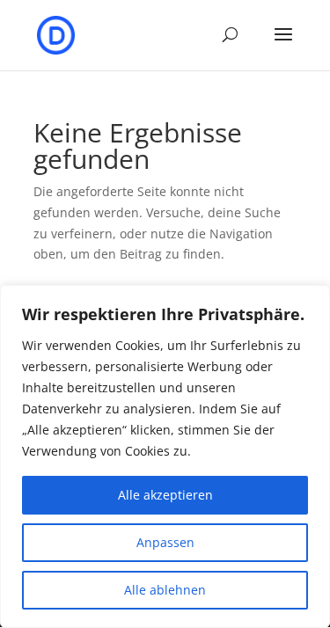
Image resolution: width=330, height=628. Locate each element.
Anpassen (165, 542)
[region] (165, 456)
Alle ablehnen (165, 589)
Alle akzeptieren (165, 494)
